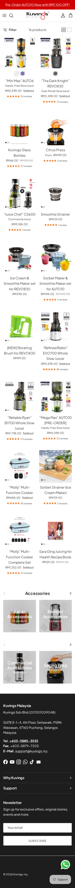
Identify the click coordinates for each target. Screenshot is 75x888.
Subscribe (37, 840)
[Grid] (63, 29)
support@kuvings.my (31, 751)
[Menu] (4, 15)
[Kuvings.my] (38, 16)
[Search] (13, 15)
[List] (69, 29)
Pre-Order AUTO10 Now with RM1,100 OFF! (37, 5)
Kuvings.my (20, 874)
